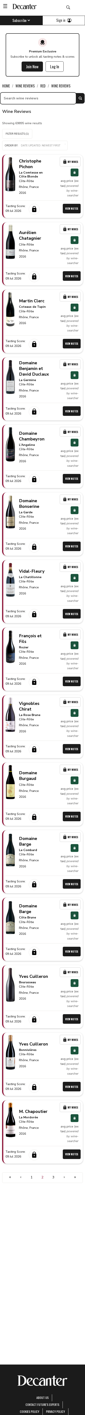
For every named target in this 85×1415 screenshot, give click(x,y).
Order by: (11, 145)
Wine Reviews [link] (25, 86)
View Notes (71, 208)
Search (80, 98)
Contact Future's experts (42, 1404)
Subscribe (19, 20)
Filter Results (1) (17, 133)
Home (6, 86)
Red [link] (43, 86)
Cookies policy (29, 1411)
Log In (54, 66)
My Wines (73, 162)
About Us (42, 1397)
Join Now (32, 66)
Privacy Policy (55, 1411)
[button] (35, 145)
